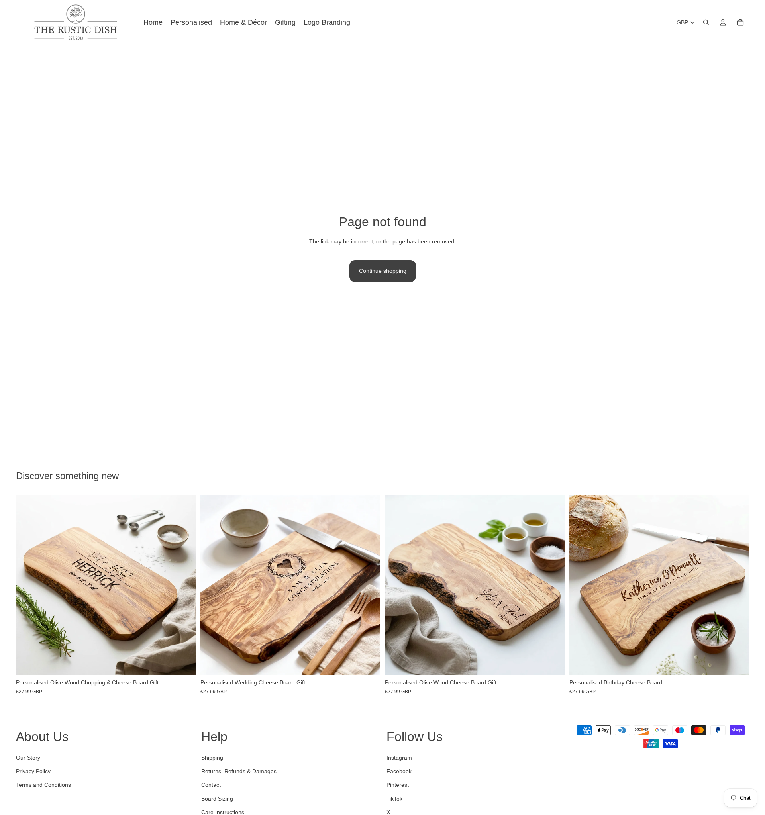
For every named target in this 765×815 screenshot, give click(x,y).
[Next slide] (184, 585)
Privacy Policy (33, 771)
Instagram (399, 757)
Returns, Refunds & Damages (239, 771)
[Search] (706, 22)
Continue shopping (382, 271)
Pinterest (397, 785)
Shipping (212, 757)
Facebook (399, 771)
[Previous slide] (28, 585)
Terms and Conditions (43, 785)
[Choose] (183, 663)
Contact (211, 785)
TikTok (394, 798)
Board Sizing (217, 798)
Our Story (28, 757)
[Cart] (740, 22)
